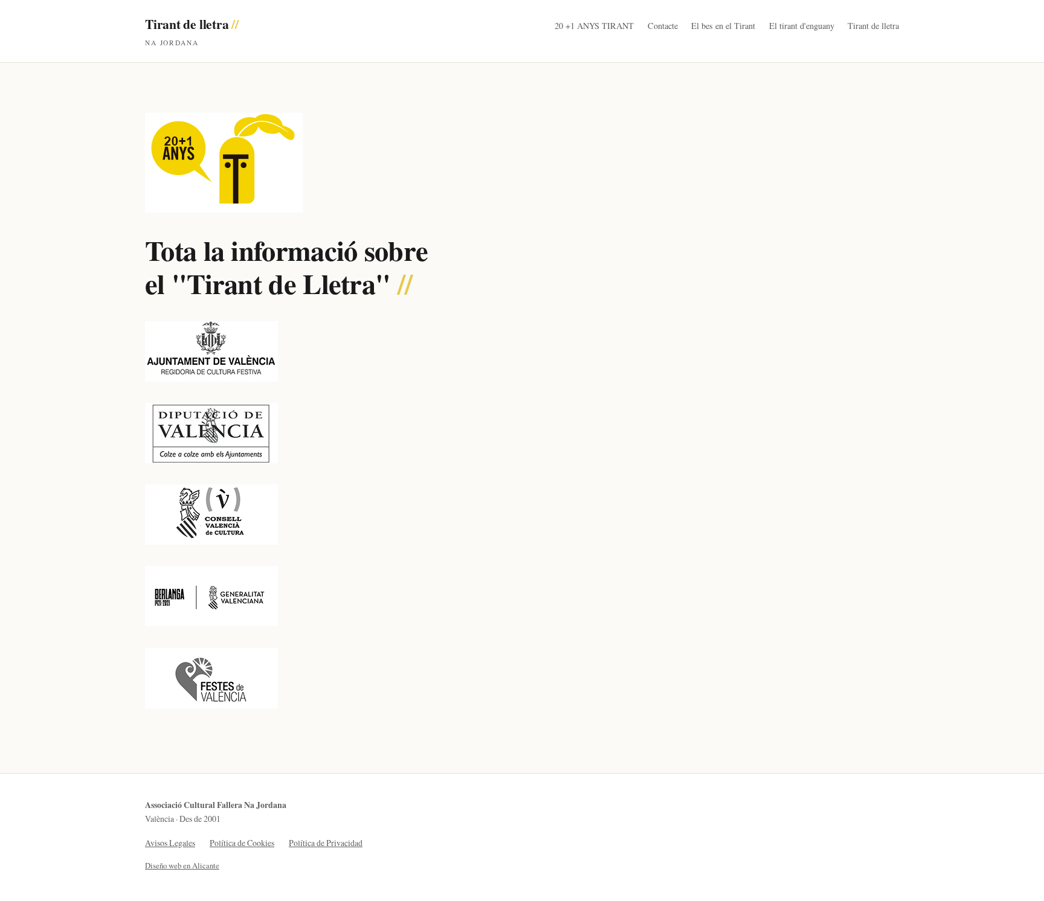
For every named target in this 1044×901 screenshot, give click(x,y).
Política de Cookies (242, 842)
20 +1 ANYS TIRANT (594, 25)
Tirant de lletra (192, 30)
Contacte (663, 25)
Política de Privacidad (325, 842)
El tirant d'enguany (801, 25)
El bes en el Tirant (723, 25)
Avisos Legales (170, 842)
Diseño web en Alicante (182, 865)
